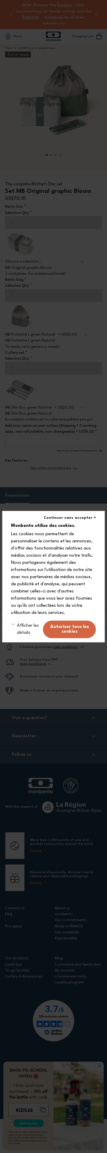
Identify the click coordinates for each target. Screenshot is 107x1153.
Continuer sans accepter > (70, 518)
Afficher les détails (28, 629)
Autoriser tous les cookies (69, 629)
